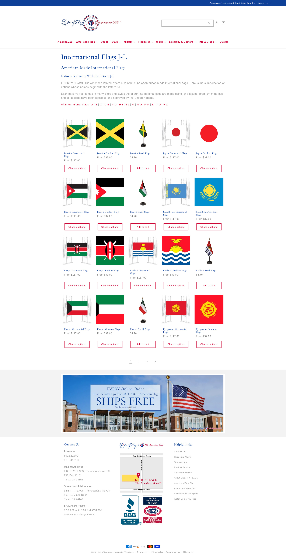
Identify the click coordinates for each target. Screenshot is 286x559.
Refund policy (142, 552)
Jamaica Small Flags (140, 153)
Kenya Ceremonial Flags (76, 270)
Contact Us (179, 451)
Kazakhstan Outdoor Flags (206, 213)
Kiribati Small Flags (206, 270)
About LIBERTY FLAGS (186, 478)
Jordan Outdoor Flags (108, 211)
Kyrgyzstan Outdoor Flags (206, 330)
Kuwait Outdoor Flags (108, 329)
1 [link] (131, 361)
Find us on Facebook (185, 488)
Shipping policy (189, 552)
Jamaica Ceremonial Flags (74, 154)
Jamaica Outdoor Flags (109, 153)
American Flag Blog (184, 483)
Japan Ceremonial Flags (175, 153)
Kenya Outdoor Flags (108, 270)
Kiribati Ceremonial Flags (140, 272)
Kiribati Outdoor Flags (175, 270)
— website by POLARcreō (122, 552)
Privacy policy (157, 552)
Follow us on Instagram (186, 493)
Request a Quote (183, 457)
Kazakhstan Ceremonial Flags (175, 213)
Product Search (182, 467)
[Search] (209, 23)
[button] (86, 42)
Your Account (181, 462)
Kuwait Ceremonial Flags (77, 329)
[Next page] (155, 361)
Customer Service (183, 472)
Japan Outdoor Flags (206, 153)
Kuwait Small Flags (140, 329)
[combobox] (187, 23)
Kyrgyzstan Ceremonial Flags (175, 330)
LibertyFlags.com (105, 552)
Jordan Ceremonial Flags (76, 211)
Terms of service (173, 552)
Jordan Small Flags (139, 211)
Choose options (77, 168)
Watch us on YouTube (185, 499)
